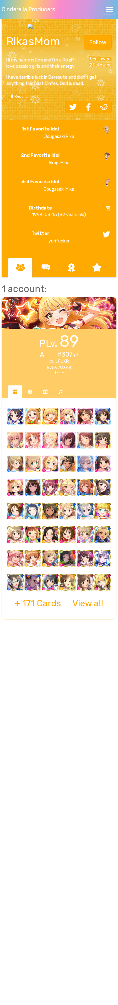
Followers (100, 58)
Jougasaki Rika (48, 132)
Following (100, 65)
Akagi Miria (45, 159)
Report (20, 96)
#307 (65, 354)
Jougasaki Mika (47, 185)
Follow (97, 42)
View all (59, 603)
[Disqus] (59, 726)
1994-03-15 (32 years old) (57, 211)
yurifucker (50, 237)
